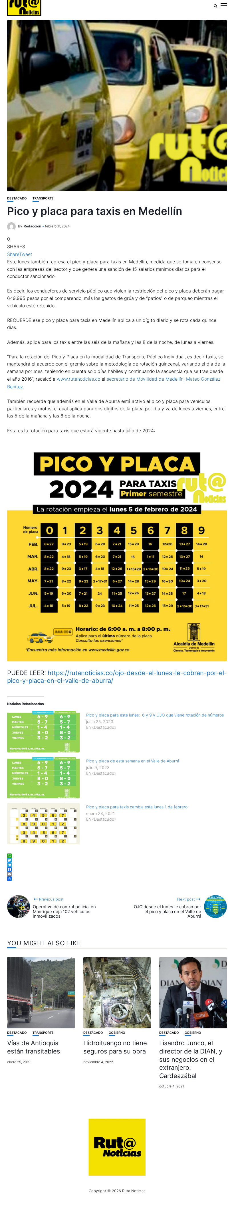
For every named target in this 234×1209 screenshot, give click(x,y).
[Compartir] (117, 878)
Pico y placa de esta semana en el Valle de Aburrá (132, 760)
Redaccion (32, 226)
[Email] (117, 874)
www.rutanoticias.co (78, 379)
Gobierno (117, 1032)
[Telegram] (117, 865)
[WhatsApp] (117, 855)
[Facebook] (117, 869)
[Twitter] (117, 860)
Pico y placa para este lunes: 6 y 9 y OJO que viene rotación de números (155, 715)
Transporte (43, 198)
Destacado (17, 198)
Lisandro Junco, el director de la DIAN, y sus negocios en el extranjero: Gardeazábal (190, 1059)
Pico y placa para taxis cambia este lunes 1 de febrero (136, 806)
